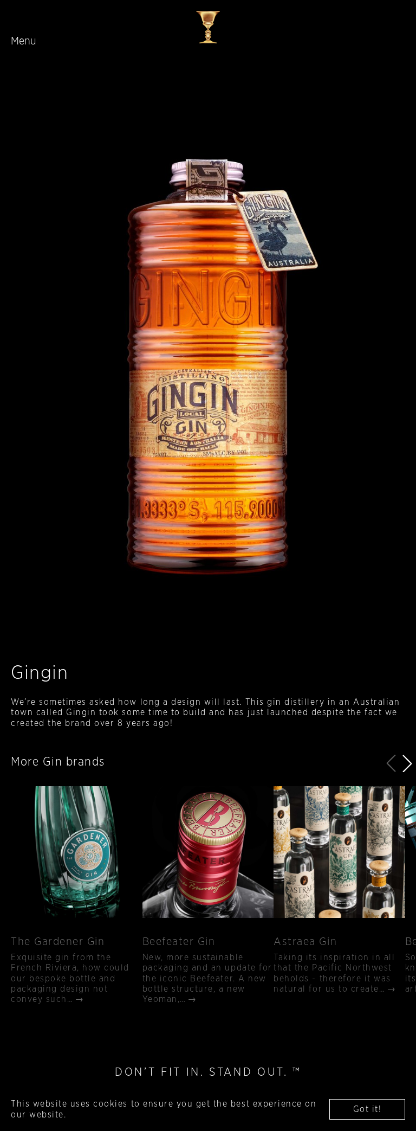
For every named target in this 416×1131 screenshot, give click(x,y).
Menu (23, 41)
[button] (407, 763)
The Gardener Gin (58, 941)
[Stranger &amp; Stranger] (208, 27)
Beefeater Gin (179, 941)
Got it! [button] (367, 1109)
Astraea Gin (305, 941)
